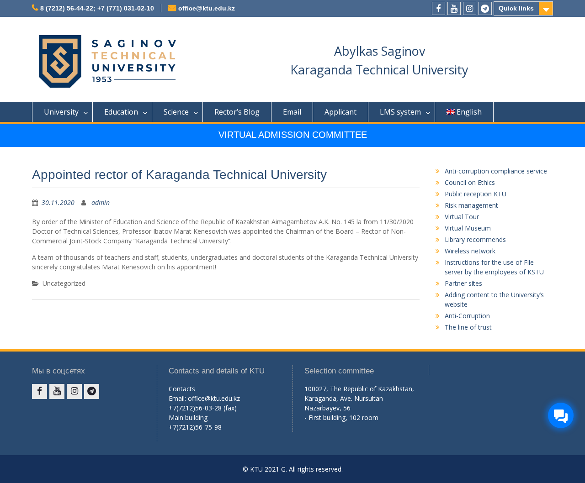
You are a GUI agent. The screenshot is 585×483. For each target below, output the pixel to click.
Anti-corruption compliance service (496, 171)
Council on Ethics (470, 182)
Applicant (340, 112)
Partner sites (463, 283)
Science (176, 112)
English (469, 112)
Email (292, 112)
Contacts (182, 388)
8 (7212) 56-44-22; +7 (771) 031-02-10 (97, 8)
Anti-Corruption (467, 315)
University (61, 112)
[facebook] (438, 8)
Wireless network (470, 251)
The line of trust (468, 327)
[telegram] (485, 8)
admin (100, 202)
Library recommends (475, 239)
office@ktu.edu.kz (206, 8)
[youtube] (454, 8)
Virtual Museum (468, 228)
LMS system (400, 112)
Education (121, 112)
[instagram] (469, 8)
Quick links (516, 8)
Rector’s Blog (237, 112)
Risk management (471, 205)
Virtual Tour (462, 216)
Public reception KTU (475, 193)
